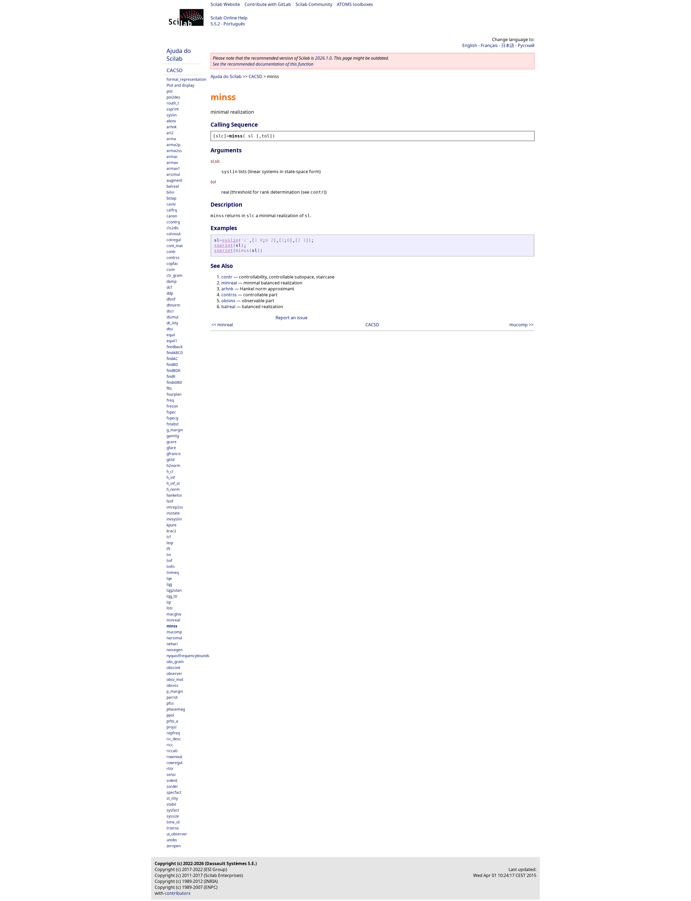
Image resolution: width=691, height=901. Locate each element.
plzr (170, 91)
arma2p (173, 144)
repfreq (173, 732)
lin (169, 554)
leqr (170, 542)
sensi (171, 774)
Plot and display (180, 85)
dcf (169, 287)
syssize (173, 816)
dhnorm (173, 305)
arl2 (170, 132)
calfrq (172, 210)
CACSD (174, 70)
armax (172, 162)
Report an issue (291, 318)
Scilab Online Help (229, 18)
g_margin (175, 429)
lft (168, 548)
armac (172, 156)
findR (171, 376)
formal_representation (186, 79)
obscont (173, 667)
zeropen (174, 845)
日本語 (507, 45)
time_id (173, 822)
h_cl (170, 471)
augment (174, 180)
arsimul (173, 174)
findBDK (173, 370)
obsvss (172, 685)
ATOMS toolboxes (355, 4)
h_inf (171, 477)
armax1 (173, 168)
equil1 (172, 340)
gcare (172, 441)
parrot (172, 697)
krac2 (171, 530)
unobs (172, 839)
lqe (169, 578)
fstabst (173, 423)
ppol (170, 715)
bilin (170, 192)
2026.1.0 (323, 58)
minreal (173, 620)
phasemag (176, 709)
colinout (174, 233)
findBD (172, 364)
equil (171, 334)
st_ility (172, 798)
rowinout (174, 756)
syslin (172, 114)
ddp (170, 293)
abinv (171, 120)
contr (171, 251)
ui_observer (177, 833)
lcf (169, 536)
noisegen (174, 649)
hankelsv (174, 495)
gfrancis (174, 453)
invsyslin (174, 519)
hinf (170, 501)
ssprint (173, 109)
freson (172, 406)
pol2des (173, 97)
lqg (169, 584)
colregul (174, 239)
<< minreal (222, 325)
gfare (171, 447)
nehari (172, 643)
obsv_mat (175, 679)
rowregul (174, 762)
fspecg (172, 418)
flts (169, 388)
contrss (173, 257)
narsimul (174, 637)
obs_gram (175, 661)
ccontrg (173, 221)
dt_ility (172, 322)
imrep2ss (175, 507)
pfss (170, 703)
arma (171, 138)
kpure (172, 524)
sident (172, 780)
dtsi (170, 328)
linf (169, 560)
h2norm (173, 465)
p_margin (175, 691)
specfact (174, 792)
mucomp (174, 631)
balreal (173, 186)
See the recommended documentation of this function (263, 64)
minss (172, 625)
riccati (172, 750)
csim (171, 269)
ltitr (170, 608)
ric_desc (174, 738)
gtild (170, 459)
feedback (174, 346)
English (469, 45)
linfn (170, 566)
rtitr (170, 768)
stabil (171, 804)
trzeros (173, 828)
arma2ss (174, 150)
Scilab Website (225, 4)
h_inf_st (173, 483)
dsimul (172, 317)
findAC (172, 358)
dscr (170, 311)
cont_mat (175, 245)
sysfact (173, 810)
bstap (171, 198)
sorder (172, 786)
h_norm (173, 489)
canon (172, 215)
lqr (169, 602)
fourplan (174, 394)
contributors (178, 893)
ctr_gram (174, 275)
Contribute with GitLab (268, 4)
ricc (170, 744)
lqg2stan (174, 590)
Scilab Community (314, 4)
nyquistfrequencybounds (188, 655)
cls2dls (173, 227)
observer (174, 673)
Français (489, 45)
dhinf (171, 299)
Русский (526, 45)
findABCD (175, 352)
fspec (171, 412)
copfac (172, 263)
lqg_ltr (172, 596)
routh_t (173, 103)
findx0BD (174, 382)
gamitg (173, 435)
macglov (174, 614)
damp (172, 281)
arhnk (172, 126)
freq (170, 400)
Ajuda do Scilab (179, 54)
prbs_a (172, 721)
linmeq (173, 572)
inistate (173, 513)
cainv (171, 204)
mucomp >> (521, 325)
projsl (172, 726)
